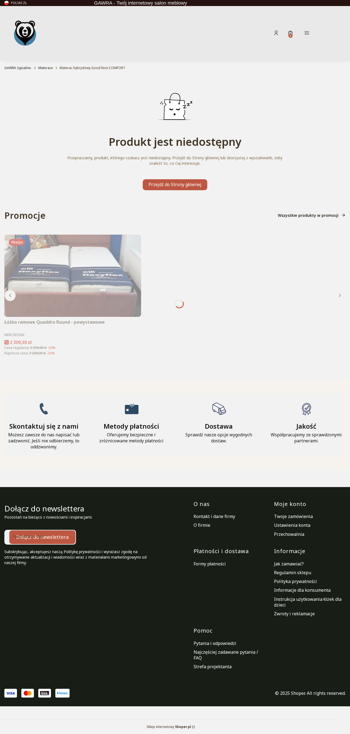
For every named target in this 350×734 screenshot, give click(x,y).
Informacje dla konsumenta (302, 590)
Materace (45, 68)
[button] (325, 33)
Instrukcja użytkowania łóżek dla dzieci (308, 602)
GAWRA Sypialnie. (18, 68)
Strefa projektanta (213, 667)
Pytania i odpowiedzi (215, 643)
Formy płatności (210, 564)
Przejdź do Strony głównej (175, 184)
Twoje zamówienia (293, 516)
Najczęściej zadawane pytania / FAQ (226, 655)
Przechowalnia (289, 534)
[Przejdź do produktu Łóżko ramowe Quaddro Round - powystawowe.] (72, 276)
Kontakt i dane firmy (214, 516)
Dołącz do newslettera (42, 537)
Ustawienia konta (292, 525)
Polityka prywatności (295, 581)
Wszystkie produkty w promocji (308, 215)
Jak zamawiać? (289, 564)
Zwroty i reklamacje (294, 614)
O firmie (202, 525)
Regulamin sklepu (292, 573)
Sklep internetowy (169, 726)
